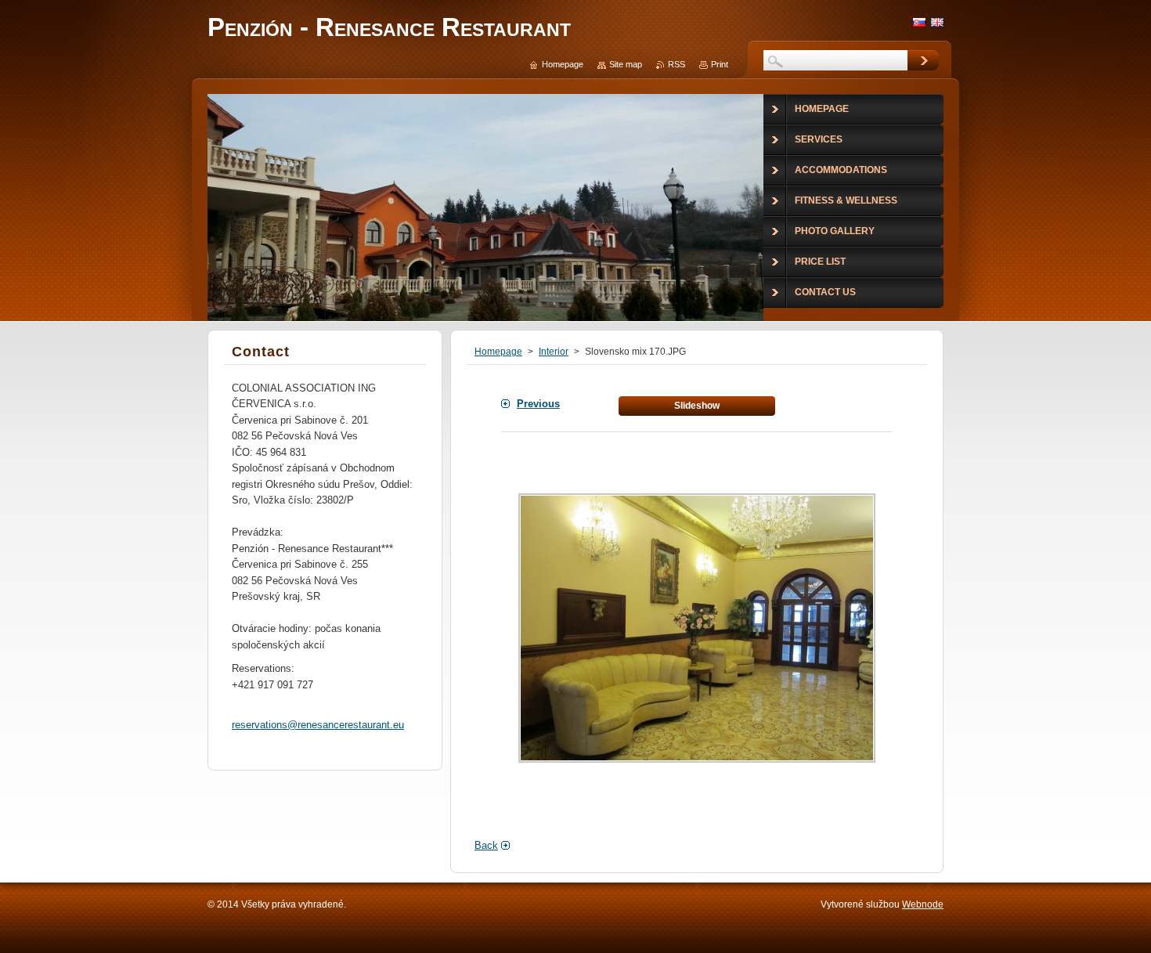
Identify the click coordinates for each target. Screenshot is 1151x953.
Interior (553, 351)
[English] (937, 22)
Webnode (923, 904)
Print (719, 64)
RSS (676, 64)
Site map (625, 64)
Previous (538, 404)
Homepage (498, 351)
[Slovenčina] (919, 22)
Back (486, 845)
